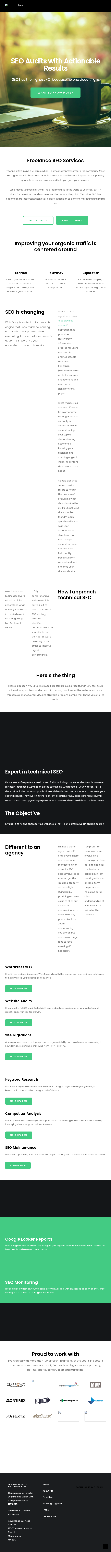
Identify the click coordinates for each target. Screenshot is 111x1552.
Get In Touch (38, 220)
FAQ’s (45, 1509)
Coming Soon (18, 1165)
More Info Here (18, 1022)
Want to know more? (55, 92)
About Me (47, 1490)
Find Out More (72, 220)
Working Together (52, 1503)
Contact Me (49, 1516)
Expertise (47, 1497)
